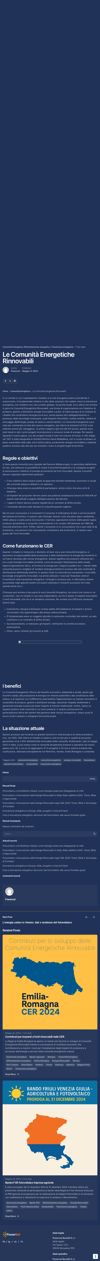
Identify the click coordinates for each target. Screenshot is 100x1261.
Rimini (9, 1069)
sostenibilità (32, 764)
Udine (9, 1210)
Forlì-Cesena (12, 1065)
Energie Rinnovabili (61, 1061)
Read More (10, 1074)
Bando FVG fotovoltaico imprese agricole (29, 1182)
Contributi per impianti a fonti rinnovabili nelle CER (34, 1036)
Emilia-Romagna (41, 1061)
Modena (39, 1065)
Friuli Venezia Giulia (30, 1207)
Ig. (9, 1241)
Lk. (15, 1241)
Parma (49, 1065)
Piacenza (59, 1065)
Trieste (83, 1207)
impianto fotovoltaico (13, 764)
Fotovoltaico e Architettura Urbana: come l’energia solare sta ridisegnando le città (43, 791)
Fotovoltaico (26, 1065)
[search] (94, 834)
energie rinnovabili (72, 760)
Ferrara (76, 1061)
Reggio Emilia (83, 1065)
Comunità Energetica (13, 347)
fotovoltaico (89, 760)
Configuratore (88, 75)
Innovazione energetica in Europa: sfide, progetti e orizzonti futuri (35, 810)
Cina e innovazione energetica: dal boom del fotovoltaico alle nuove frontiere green (44, 815)
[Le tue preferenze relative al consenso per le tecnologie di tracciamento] (95, 1256)
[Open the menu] (6, 75)
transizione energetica (51, 764)
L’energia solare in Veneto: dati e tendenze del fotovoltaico (37, 922)
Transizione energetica (62, 347)
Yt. (21, 1241)
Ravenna (70, 1065)
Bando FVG (35, 1203)
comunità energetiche (51, 760)
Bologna (51, 1057)
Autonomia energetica (16, 1057)
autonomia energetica (28, 760)
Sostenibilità (47, 1207)
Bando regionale (37, 1057)
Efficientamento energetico (37, 347)
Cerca (5, 772)
